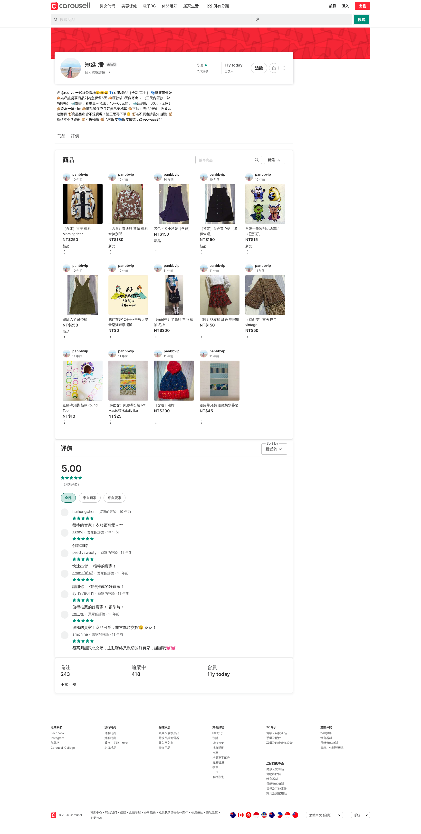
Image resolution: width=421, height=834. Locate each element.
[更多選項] (284, 68)
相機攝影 (326, 733)
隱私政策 (212, 812)
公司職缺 (150, 812)
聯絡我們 (111, 812)
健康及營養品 (275, 769)
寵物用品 (164, 747)
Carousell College (63, 747)
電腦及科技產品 (276, 733)
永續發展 (135, 812)
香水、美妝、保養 (116, 743)
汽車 (215, 752)
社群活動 (218, 747)
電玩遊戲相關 (275, 784)
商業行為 (96, 818)
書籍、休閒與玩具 (332, 747)
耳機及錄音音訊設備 (279, 743)
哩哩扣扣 (218, 733)
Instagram (57, 738)
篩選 (271, 160)
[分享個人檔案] (274, 68)
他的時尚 (110, 733)
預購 (215, 738)
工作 (215, 772)
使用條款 (197, 812)
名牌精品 (110, 747)
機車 (215, 767)
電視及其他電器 (169, 738)
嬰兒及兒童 (166, 743)
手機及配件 (273, 738)
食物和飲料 (273, 774)
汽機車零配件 (221, 757)
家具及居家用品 (169, 733)
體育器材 (272, 779)
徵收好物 (218, 743)
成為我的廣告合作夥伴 (173, 812)
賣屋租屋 (218, 762)
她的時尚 (110, 738)
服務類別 (218, 777)
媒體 (123, 812)
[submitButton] (361, 19)
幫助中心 (96, 812)
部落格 (55, 743)
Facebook (57, 733)
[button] (101, 72)
